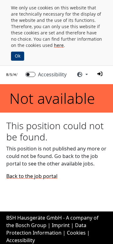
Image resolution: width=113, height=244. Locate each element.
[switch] (30, 74)
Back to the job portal (31, 176)
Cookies (76, 232)
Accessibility (52, 74)
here (59, 45)
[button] (100, 73)
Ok (17, 56)
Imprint (61, 225)
